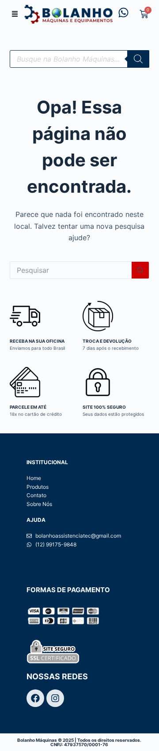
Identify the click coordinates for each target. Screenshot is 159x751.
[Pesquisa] (138, 59)
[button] (15, 14)
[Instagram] (55, 698)
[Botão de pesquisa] (140, 270)
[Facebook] (35, 698)
